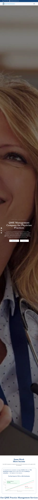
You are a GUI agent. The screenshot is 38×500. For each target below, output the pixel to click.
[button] (34, 4)
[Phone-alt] (1, 230)
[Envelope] (1, 228)
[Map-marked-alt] (1, 233)
